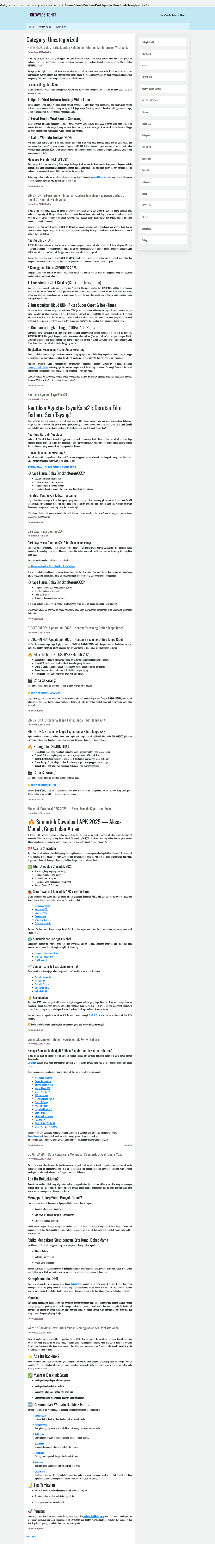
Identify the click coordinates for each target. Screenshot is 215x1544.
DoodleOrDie (40, 1112)
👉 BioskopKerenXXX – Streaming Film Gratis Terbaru (51, 566)
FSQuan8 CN (40, 1119)
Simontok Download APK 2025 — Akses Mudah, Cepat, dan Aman (70, 808)
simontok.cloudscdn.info (38, 367)
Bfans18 (145, 170)
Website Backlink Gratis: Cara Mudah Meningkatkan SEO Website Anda (73, 1327)
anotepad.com (41, 913)
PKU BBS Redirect (42, 1105)
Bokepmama (147, 182)
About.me (39, 1462)
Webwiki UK (40, 980)
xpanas (145, 65)
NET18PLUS (147, 77)
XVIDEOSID (146, 147)
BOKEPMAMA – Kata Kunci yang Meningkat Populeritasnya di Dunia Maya (75, 1154)
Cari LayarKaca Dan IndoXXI (45, 531)
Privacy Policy (45, 26)
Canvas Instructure (43, 1081)
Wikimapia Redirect (43, 1078)
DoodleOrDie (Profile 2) (45, 1123)
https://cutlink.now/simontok (43, 784)
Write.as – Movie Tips (44, 956)
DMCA (31, 26)
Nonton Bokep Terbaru (151, 88)
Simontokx (146, 158)
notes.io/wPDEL (41, 909)
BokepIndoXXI (148, 42)
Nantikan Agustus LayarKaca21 (47, 394)
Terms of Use (61, 26)
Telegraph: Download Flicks (46, 953)
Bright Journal (41, 960)
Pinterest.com (41, 1425)
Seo (130, 1145)
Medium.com (40, 1415)
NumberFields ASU (42, 1088)
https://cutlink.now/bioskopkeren (45, 692)
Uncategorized (38, 186)
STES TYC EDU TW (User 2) (46, 1126)
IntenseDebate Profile (44, 1084)
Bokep (144, 193)
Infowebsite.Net (43, 15)
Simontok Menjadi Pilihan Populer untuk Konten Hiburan (64, 1039)
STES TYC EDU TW (42, 1091)
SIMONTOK (93, 1015)
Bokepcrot (146, 228)
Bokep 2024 (147, 123)
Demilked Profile (42, 987)
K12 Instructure (41, 1095)
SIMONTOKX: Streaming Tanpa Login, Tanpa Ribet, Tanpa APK (66, 720)
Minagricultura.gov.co (44, 1116)
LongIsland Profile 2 (43, 1109)
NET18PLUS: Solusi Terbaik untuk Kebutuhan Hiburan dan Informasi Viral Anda (78, 47)
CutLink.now (40, 1471)
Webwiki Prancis (42, 984)
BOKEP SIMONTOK (150, 100)
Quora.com (39, 1443)
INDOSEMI (146, 205)
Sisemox (145, 112)
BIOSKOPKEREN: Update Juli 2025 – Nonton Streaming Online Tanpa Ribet (75, 627)
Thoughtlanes (40, 916)
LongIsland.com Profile (44, 1098)
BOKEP (145, 217)
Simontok (32, 1062)
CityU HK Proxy (41, 1102)
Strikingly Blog (41, 920)
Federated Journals (43, 923)
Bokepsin (146, 135)
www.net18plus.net (99, 177)
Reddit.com (39, 1434)
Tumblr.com (39, 1453)
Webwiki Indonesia (43, 977)
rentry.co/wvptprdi (42, 906)
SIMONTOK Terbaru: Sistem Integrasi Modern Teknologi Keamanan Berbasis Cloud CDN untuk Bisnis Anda (76, 197)
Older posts (31, 1536)
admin (49, 52)
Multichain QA (41, 991)
